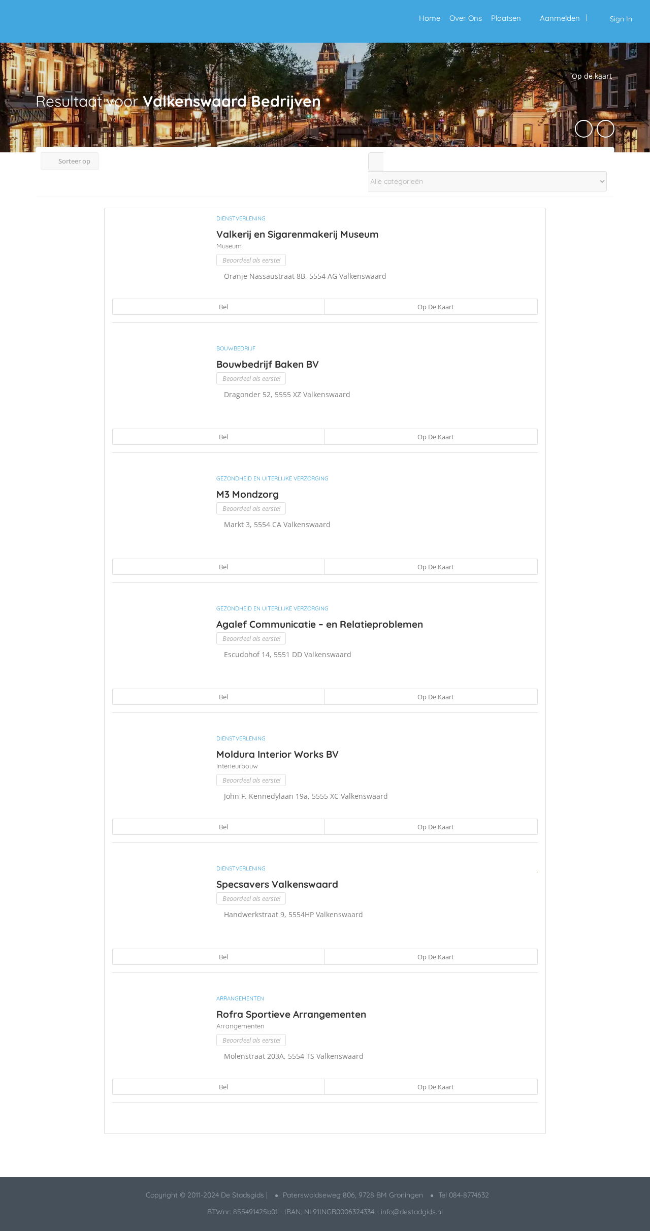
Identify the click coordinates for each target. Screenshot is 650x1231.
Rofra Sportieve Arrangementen (291, 1014)
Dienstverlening (241, 218)
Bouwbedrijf (235, 348)
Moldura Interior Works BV (277, 754)
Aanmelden (560, 18)
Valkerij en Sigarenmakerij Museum (297, 234)
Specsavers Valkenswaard (277, 884)
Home (429, 18)
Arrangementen (240, 998)
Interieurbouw (237, 766)
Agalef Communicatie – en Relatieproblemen (319, 624)
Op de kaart (435, 306)
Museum (229, 246)
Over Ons (465, 18)
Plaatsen (506, 18)
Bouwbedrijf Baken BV (267, 364)
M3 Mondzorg (247, 494)
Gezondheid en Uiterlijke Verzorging (272, 478)
